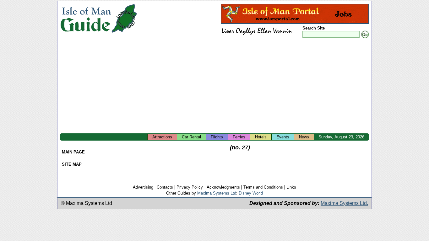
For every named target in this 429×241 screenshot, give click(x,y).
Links (291, 187)
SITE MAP (72, 164)
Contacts (165, 187)
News (304, 137)
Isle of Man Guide (85, 18)
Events (282, 137)
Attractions (162, 137)
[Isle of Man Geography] (124, 32)
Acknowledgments (223, 187)
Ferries (239, 137)
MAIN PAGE (73, 152)
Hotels (261, 137)
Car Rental (191, 137)
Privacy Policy (189, 187)
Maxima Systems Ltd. (344, 203)
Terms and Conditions (263, 187)
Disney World (251, 193)
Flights (217, 137)
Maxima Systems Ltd (216, 193)
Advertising (143, 187)
